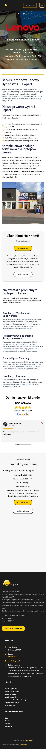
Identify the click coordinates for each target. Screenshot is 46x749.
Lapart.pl (29, 740)
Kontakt (7, 724)
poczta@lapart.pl (14, 661)
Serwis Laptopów (10, 689)
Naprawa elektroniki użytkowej (15, 700)
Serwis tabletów (10, 694)
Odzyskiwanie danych (12, 703)
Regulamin (8, 726)
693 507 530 (30, 5)
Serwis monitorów (11, 697)
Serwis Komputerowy (12, 691)
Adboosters (23, 744)
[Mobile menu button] (41, 5)
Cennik (7, 721)
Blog (6, 718)
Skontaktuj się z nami (13, 628)
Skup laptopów (10, 705)
